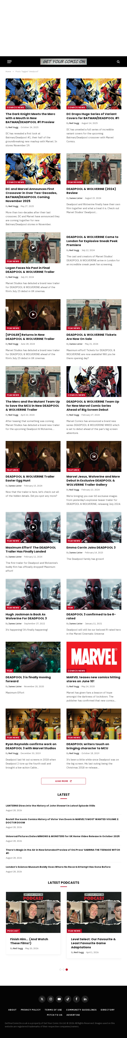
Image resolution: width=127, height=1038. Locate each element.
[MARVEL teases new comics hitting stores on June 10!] (93, 657)
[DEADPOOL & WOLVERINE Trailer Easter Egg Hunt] (33, 456)
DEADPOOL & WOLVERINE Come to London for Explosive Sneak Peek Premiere (92, 241)
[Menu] (9, 61)
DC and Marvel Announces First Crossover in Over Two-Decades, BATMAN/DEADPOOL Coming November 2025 (31, 195)
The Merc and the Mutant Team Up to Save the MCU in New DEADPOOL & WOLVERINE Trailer (33, 406)
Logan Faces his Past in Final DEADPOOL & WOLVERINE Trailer (30, 270)
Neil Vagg (13, 127)
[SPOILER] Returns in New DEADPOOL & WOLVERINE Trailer (30, 337)
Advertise (73, 1015)
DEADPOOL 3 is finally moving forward (28, 679)
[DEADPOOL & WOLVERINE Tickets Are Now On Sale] (93, 314)
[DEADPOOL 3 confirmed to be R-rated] (93, 594)
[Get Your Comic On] (63, 61)
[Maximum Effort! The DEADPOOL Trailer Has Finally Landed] (33, 527)
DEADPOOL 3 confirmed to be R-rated (91, 616)
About (12, 1009)
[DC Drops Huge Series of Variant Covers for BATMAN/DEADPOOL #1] (93, 93)
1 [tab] (60, 970)
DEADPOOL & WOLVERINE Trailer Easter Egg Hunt (30, 479)
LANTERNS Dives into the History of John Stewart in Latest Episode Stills (50, 805)
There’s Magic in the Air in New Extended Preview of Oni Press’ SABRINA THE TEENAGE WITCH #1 (63, 851)
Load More (62, 781)
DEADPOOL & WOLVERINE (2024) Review (91, 191)
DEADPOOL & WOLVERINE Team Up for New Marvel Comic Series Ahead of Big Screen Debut (92, 406)
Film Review (75, 182)
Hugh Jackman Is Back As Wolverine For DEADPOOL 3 (26, 616)
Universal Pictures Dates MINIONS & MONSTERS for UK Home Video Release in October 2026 (63, 836)
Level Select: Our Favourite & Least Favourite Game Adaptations (93, 943)
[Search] (118, 61)
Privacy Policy (31, 1009)
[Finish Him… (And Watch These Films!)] (33, 912)
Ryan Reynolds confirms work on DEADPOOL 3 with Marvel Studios (31, 746)
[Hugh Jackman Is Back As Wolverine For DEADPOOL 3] (33, 594)
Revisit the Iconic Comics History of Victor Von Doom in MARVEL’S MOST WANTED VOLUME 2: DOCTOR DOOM (62, 821)
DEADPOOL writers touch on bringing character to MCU (87, 746)
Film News (13, 261)
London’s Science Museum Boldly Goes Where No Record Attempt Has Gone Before (58, 867)
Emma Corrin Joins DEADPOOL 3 (91, 548)
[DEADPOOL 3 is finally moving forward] (33, 657)
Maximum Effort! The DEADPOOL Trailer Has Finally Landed (31, 550)
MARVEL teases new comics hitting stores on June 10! (93, 679)
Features (12, 470)
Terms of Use (53, 1009)
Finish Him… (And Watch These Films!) (29, 941)
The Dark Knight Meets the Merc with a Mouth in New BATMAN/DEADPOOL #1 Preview (30, 118)
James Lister (76, 198)
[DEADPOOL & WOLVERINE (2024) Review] (93, 168)
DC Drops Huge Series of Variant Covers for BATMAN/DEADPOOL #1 (92, 116)
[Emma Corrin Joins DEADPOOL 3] (93, 527)
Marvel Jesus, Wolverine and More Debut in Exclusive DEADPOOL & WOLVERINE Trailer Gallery (93, 481)
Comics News (15, 107)
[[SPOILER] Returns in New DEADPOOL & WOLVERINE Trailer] (33, 314)
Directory (108, 1009)
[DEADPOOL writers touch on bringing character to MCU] (93, 724)
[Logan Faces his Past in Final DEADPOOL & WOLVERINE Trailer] (33, 247)
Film (70, 607)
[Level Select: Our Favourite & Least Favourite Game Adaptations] (94, 912)
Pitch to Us (54, 1015)
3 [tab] (66, 970)
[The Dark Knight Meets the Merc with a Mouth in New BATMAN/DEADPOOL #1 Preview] (33, 93)
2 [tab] (63, 970)
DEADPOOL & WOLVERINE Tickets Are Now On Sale (91, 337)
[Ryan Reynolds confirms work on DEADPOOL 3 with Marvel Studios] (33, 724)
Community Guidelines (81, 1009)
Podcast (13, 930)
